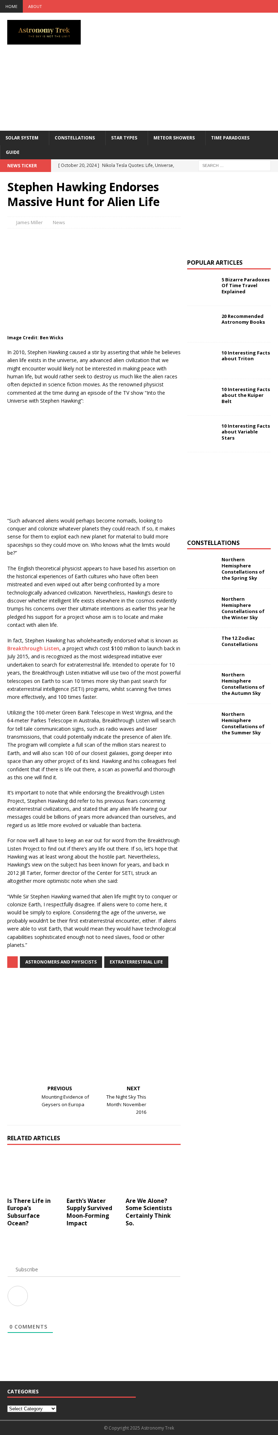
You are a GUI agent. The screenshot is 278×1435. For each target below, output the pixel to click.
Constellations (75, 138)
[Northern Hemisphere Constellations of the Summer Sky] (201, 722)
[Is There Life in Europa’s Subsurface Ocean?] (34, 1172)
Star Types (124, 138)
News (59, 222)
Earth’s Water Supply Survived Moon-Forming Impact (89, 1212)
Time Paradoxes (230, 138)
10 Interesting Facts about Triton (246, 355)
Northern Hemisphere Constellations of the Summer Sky (243, 723)
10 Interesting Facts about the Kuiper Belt (246, 395)
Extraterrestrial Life (136, 962)
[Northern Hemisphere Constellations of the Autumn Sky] (201, 682)
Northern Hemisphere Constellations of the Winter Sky (243, 608)
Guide (13, 152)
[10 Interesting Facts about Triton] (201, 361)
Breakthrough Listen (33, 648)
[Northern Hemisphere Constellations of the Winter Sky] (201, 607)
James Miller (29, 222)
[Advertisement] (190, 70)
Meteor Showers (174, 138)
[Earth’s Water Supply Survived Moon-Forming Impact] (94, 1172)
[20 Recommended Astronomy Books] (201, 324)
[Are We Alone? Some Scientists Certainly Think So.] (153, 1172)
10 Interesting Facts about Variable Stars (246, 432)
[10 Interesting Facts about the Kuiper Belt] (201, 397)
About (35, 6)
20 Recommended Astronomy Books (243, 319)
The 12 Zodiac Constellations (240, 641)
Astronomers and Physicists (61, 962)
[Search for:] (234, 164)
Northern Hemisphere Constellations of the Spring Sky (243, 568)
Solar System (21, 138)
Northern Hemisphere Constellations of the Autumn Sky (243, 683)
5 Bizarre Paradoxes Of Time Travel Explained (246, 285)
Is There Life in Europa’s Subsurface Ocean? (29, 1212)
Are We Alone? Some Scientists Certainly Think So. (149, 1212)
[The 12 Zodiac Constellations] (201, 646)
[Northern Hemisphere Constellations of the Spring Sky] (201, 567)
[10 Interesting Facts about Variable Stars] (201, 434)
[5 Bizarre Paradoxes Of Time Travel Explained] (201, 287)
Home (11, 6)
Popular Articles (215, 263)
